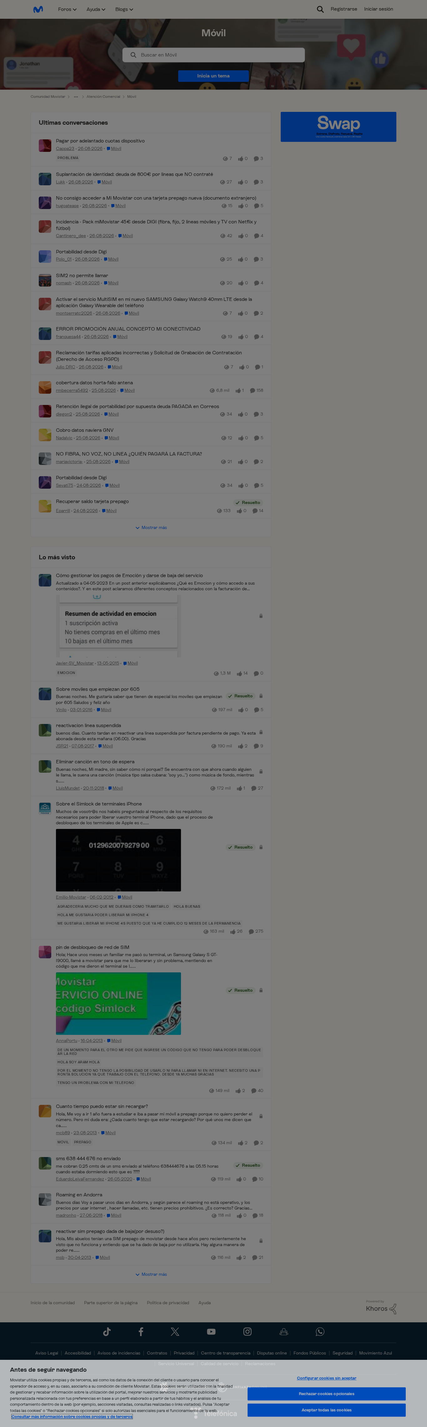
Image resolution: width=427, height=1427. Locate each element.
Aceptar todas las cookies (327, 1410)
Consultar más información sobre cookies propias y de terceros (72, 1416)
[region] (213, 1393)
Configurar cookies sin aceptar (327, 1378)
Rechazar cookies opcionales (326, 1393)
